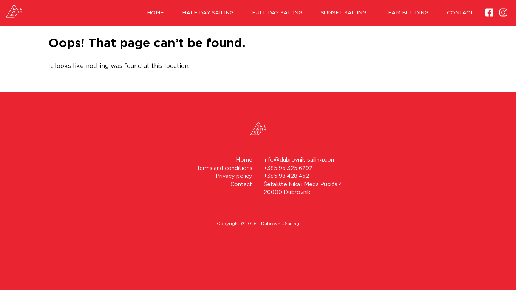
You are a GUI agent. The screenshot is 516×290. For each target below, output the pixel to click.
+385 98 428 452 (286, 176)
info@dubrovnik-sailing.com (300, 160)
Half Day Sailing (208, 12)
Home (155, 12)
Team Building (407, 12)
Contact (460, 12)
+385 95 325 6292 (288, 168)
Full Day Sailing (277, 12)
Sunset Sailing (343, 12)
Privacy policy (234, 176)
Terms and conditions (224, 168)
